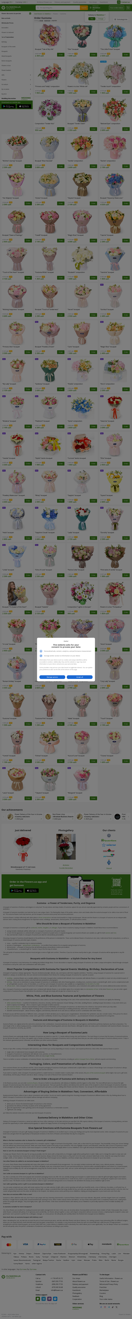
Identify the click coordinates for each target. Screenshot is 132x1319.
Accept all (79, 677)
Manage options (52, 677)
